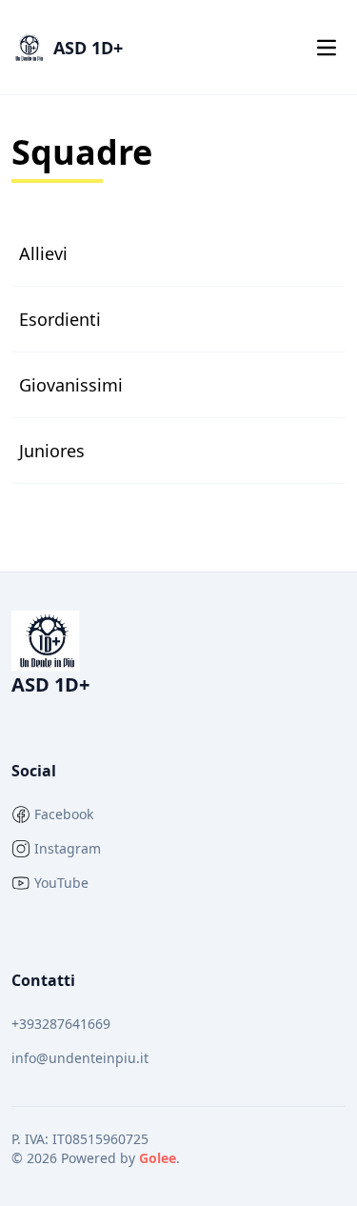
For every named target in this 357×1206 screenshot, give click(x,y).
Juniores (52, 450)
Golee (157, 1158)
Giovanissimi (71, 384)
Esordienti (60, 319)
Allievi (43, 253)
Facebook (63, 814)
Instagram (67, 848)
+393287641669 (60, 1024)
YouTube (61, 883)
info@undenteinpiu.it (80, 1058)
